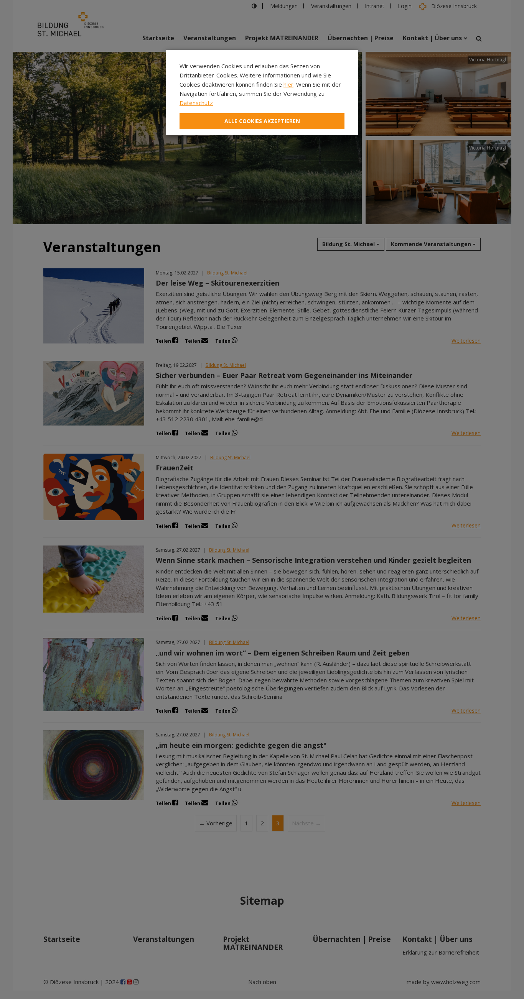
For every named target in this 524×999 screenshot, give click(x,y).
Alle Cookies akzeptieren (262, 121)
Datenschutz (196, 103)
